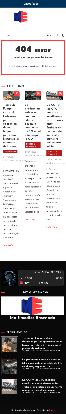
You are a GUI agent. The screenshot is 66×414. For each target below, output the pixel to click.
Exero (52, 410)
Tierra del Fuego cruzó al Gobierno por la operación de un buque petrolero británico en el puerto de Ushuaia (42, 343)
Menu (8, 35)
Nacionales (10, 151)
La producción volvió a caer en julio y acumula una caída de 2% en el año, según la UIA (42, 363)
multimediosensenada (14, 160)
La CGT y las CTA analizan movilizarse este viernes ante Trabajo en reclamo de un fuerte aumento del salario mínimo (42, 385)
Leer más (8, 245)
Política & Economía (31, 145)
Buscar (51, 35)
